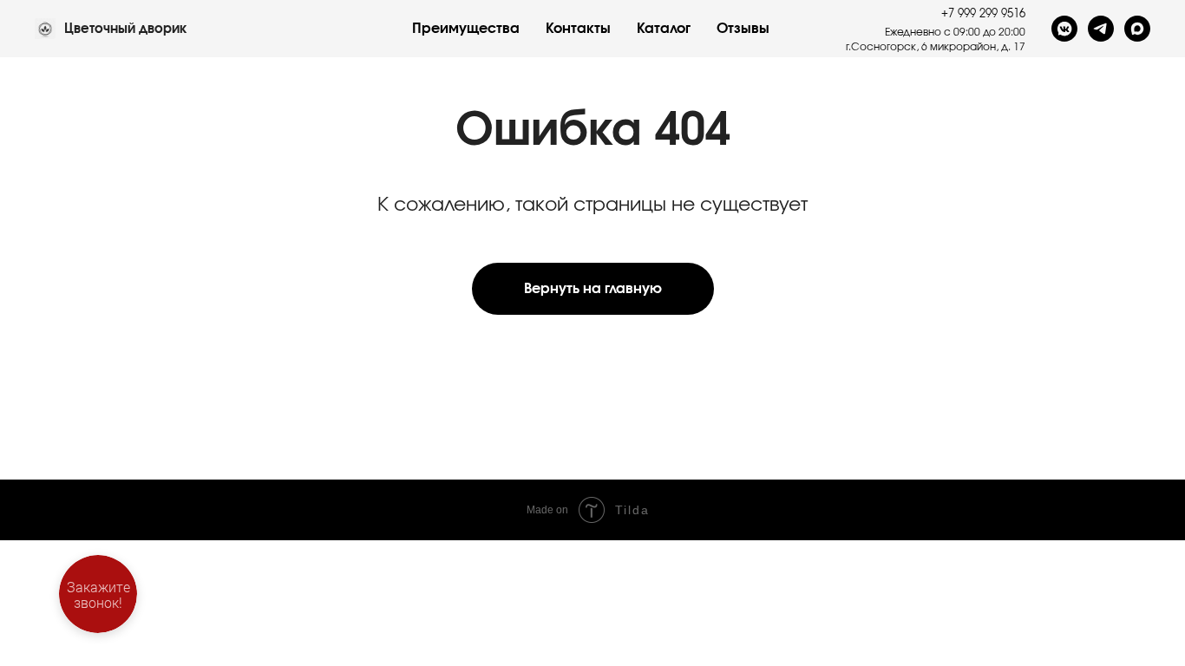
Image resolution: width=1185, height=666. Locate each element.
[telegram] (1101, 29)
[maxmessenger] (1137, 29)
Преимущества (466, 29)
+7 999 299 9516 (983, 14)
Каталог (664, 29)
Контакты (578, 29)
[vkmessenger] (1064, 29)
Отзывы (743, 29)
